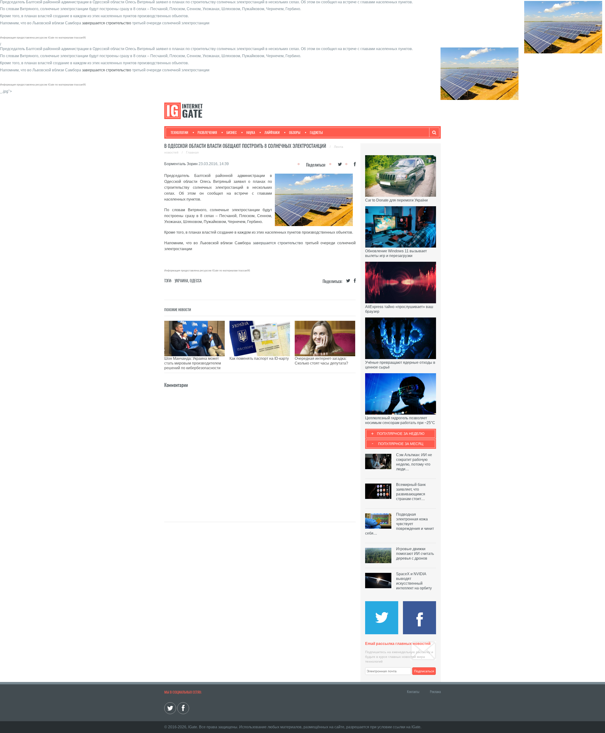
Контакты (413, 691)
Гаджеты (316, 132)
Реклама (435, 691)
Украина (181, 280)
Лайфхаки (272, 132)
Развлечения (207, 132)
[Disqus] (260, 448)
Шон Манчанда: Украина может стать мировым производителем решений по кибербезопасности (192, 363)
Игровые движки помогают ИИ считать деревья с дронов (415, 553)
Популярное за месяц (400, 444)
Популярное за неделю (400, 434)
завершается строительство (106, 23)
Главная (192, 152)
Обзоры (294, 132)
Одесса (196, 280)
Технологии (179, 132)
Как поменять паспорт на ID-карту (259, 358)
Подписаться (424, 671)
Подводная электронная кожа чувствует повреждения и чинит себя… (399, 523)
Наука (250, 132)
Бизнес (231, 132)
